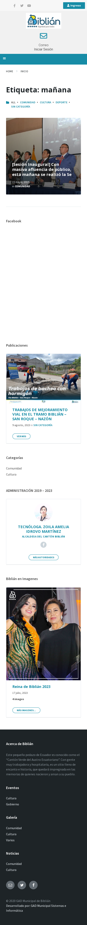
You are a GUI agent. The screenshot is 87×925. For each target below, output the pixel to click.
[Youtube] (29, 5)
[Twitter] (21, 5)
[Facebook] (43, 545)
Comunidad (27, 102)
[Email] (10, 885)
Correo (44, 45)
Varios (10, 840)
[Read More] (43, 156)
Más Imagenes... (26, 710)
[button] (4, 58)
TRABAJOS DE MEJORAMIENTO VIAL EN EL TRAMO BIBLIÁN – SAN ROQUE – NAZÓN (40, 414)
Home (9, 71)
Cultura (45, 102)
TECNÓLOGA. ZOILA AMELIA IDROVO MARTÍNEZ (43, 529)
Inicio (24, 71)
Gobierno (12, 804)
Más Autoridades (43, 557)
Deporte (61, 102)
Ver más (21, 436)
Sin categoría (20, 106)
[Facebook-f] (14, 5)
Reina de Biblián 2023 (31, 686)
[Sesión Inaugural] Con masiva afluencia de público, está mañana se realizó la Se (42, 169)
